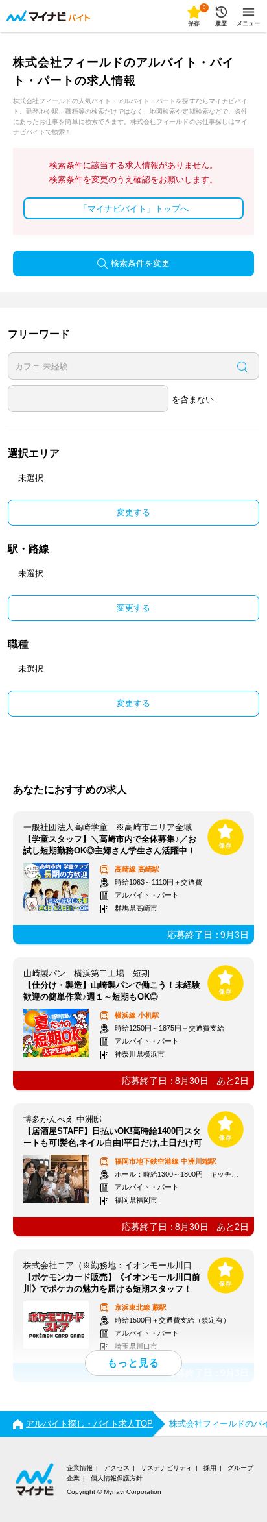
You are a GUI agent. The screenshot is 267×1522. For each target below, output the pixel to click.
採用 (209, 1467)
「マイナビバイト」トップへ (134, 209)
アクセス (117, 1467)
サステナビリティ (166, 1467)
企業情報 (80, 1467)
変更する (133, 512)
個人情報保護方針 (117, 1478)
